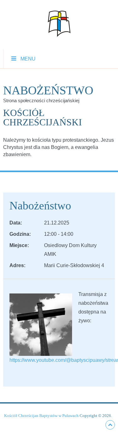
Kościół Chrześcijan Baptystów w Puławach (41, 415)
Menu (28, 58)
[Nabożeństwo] (40, 324)
